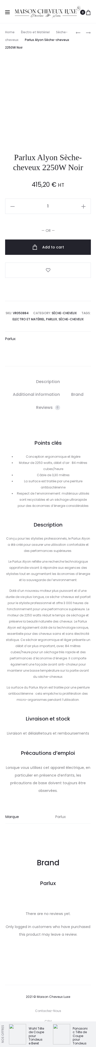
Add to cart (52, 247)
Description (48, 382)
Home (10, 32)
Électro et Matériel (35, 32)
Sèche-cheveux (64, 313)
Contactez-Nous (48, 1011)
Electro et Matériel (29, 319)
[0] (88, 12)
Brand (77, 394)
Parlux (51, 319)
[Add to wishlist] (48, 270)
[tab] (48, 381)
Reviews (47, 407)
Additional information (36, 394)
